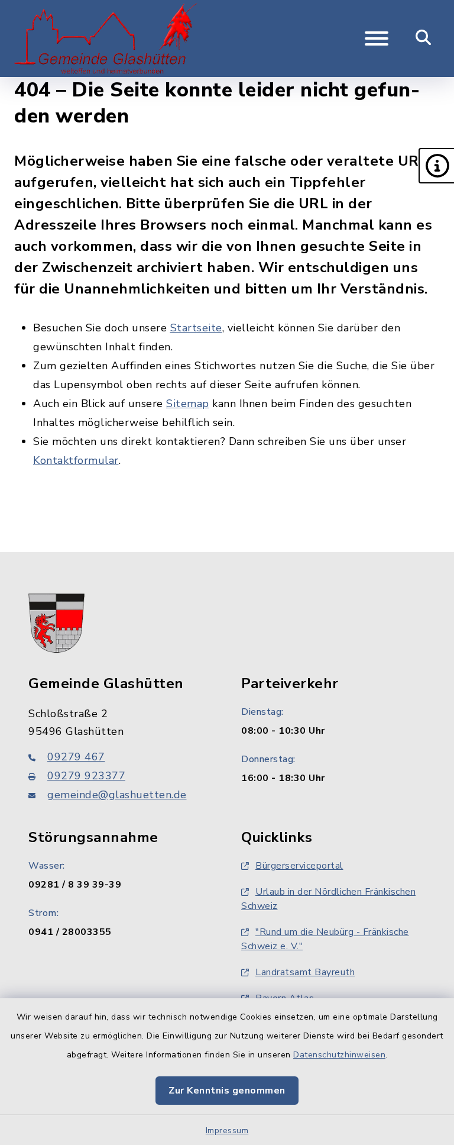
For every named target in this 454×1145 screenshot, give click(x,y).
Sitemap (187, 403)
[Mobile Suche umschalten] (423, 38)
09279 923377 (86, 776)
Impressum (227, 1130)
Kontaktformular (76, 460)
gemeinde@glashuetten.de (117, 795)
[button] (436, 165)
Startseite (196, 328)
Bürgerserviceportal (299, 865)
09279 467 (76, 757)
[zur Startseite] (105, 38)
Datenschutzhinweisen (339, 1054)
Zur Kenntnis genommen (227, 1090)
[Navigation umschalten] (376, 38)
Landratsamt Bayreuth (305, 972)
